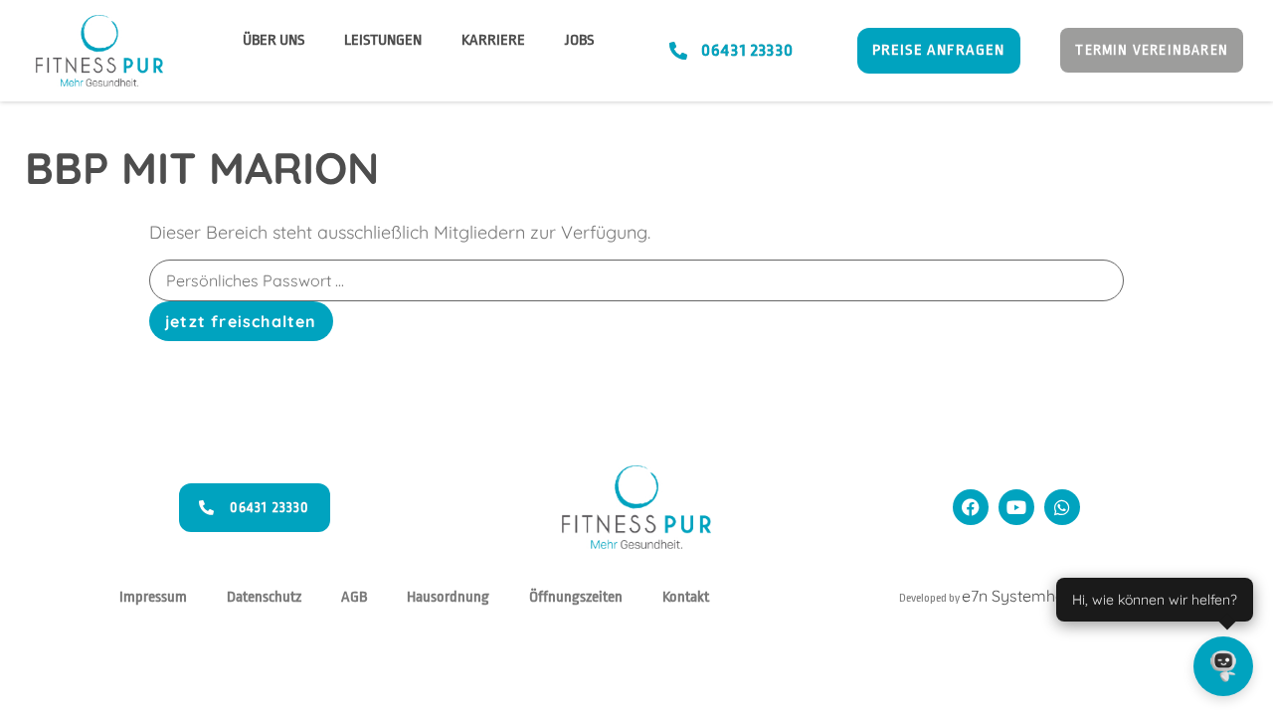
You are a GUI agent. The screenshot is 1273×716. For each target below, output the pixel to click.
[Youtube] (1016, 507)
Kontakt (685, 597)
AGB (354, 597)
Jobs (579, 40)
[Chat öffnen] (1223, 666)
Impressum (153, 597)
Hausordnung (448, 597)
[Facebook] (971, 507)
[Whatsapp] (1062, 507)
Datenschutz (264, 597)
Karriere (493, 40)
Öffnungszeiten (576, 597)
